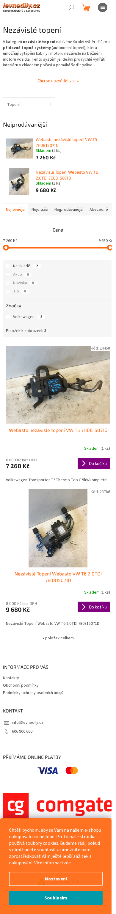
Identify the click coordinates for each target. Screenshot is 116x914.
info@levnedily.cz (27, 723)
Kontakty (11, 678)
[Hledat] (71, 7)
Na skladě (25, 266)
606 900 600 (22, 731)
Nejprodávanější (68, 210)
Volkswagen (27, 317)
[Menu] (103, 7)
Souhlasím (55, 898)
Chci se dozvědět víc (56, 81)
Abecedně (99, 210)
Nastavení (56, 879)
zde (67, 863)
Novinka (23, 283)
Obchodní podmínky (21, 685)
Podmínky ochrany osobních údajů (33, 693)
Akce (21, 275)
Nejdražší (40, 210)
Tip (19, 291)
